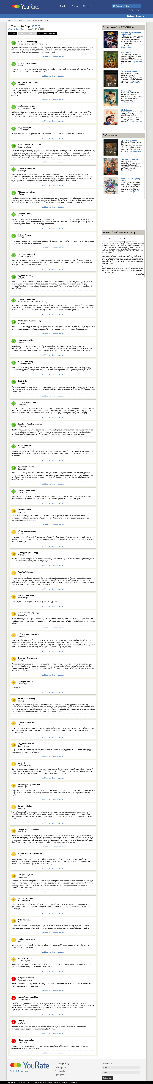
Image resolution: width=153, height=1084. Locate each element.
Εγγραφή (140, 16)
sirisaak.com (73, 1082)
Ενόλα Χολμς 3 (127, 91)
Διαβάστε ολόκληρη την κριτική (53, 57)
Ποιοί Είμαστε (60, 1067)
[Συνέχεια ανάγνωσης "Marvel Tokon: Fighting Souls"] (111, 185)
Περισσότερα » (126, 47)
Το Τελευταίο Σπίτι (129, 72)
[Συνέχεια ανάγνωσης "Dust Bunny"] (111, 59)
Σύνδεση (130, 16)
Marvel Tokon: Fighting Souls (130, 179)
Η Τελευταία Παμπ (23, 20)
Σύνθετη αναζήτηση (133, 10)
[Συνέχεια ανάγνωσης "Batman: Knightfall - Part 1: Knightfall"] (111, 39)
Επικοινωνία (60, 1071)
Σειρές (75, 6)
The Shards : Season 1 (130, 159)
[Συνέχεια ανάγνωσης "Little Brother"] (111, 117)
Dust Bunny (126, 52)
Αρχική (10, 20)
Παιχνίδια (88, 6)
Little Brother (126, 110)
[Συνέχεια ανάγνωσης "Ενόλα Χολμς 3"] (111, 97)
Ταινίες (63, 6)
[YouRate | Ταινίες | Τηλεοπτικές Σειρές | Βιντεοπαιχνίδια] (26, 5)
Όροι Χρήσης (60, 1074)
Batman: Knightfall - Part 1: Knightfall (131, 33)
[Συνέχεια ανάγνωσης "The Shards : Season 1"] (111, 166)
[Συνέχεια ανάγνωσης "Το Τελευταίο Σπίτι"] (111, 78)
